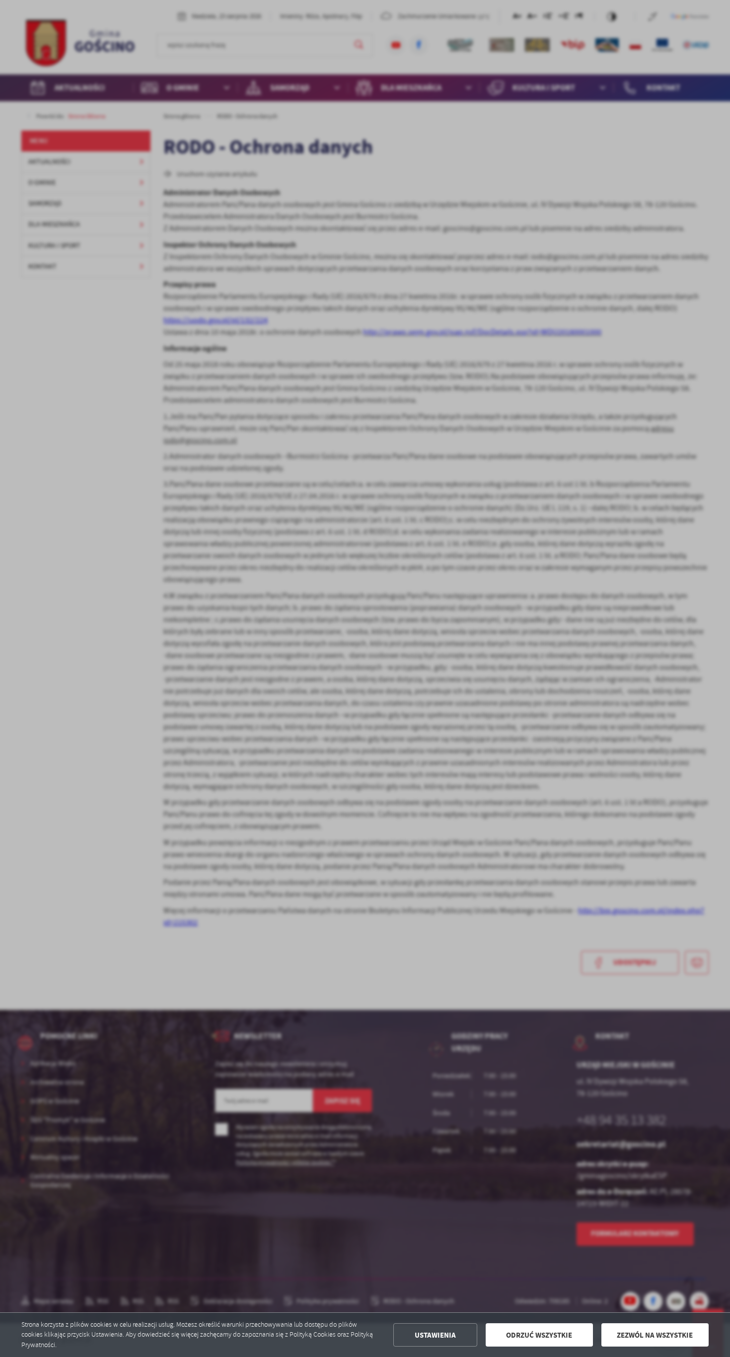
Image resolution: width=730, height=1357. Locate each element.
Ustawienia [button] (435, 1335)
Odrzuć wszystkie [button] (539, 1335)
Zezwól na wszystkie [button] (655, 1335)
